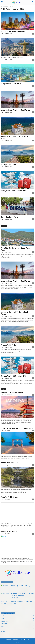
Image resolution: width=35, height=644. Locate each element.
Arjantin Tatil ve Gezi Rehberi (12, 57)
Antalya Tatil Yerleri (9, 164)
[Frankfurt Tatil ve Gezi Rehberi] (17, 21)
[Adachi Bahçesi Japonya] (17, 477)
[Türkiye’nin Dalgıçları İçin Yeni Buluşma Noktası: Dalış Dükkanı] (5, 596)
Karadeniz (3, 628)
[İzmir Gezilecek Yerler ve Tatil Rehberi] (17, 99)
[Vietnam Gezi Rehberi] (17, 546)
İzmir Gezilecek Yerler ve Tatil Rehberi (16, 110)
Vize (28, 639)
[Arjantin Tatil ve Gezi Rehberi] (17, 47)
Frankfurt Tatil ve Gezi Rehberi (13, 31)
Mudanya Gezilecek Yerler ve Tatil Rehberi (14, 137)
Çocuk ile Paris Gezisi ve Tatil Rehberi (22, 601)
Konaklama (8, 639)
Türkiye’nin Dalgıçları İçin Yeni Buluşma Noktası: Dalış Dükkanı (22, 594)
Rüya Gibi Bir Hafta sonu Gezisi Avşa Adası (15, 249)
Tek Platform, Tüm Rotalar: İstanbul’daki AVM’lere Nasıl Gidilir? (21, 586)
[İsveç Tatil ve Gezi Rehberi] (17, 73)
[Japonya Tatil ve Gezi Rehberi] (17, 407)
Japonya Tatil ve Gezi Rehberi (12, 392)
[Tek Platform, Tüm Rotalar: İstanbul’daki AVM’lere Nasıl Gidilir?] (5, 588)
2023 (7, 6)
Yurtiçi (2, 618)
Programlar (15, 639)
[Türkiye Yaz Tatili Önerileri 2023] (17, 180)
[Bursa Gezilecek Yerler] (17, 206)
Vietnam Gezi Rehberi (9, 531)
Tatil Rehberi (4, 623)
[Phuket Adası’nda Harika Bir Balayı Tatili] (17, 443)
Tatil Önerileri (4, 616)
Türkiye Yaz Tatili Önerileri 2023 (14, 191)
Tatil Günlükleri (4, 621)
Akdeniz (3, 631)
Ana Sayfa (3, 6)
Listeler (2, 626)
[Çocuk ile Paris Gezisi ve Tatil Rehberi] (5, 604)
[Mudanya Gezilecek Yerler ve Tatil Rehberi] (17, 126)
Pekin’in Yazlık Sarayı (9, 497)
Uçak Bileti (22, 639)
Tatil (2, 33)
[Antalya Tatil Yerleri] (17, 154)
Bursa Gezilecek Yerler (10, 217)
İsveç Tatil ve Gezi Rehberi (11, 84)
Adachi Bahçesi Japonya (10, 463)
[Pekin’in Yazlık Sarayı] (17, 511)
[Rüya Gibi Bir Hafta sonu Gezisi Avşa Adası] (17, 237)
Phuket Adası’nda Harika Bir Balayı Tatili (17, 428)
